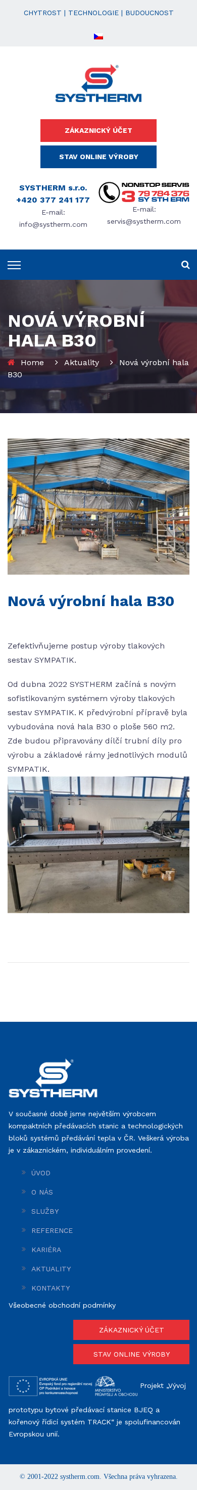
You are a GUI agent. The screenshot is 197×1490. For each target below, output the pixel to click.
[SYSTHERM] (98, 82)
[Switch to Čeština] (98, 35)
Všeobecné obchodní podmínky (62, 1305)
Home (32, 362)
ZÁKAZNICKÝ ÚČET (98, 130)
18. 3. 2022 (26, 622)
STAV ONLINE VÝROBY (98, 157)
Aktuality (81, 362)
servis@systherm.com (144, 221)
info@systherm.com (53, 224)
